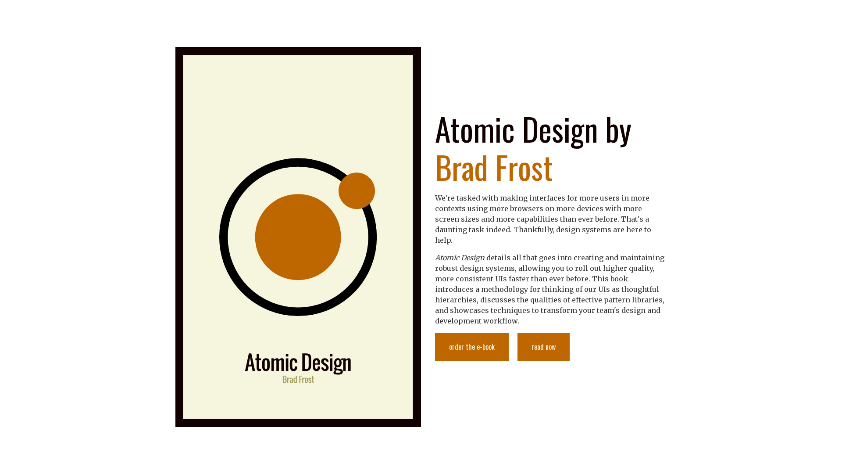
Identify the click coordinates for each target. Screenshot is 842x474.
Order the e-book (472, 346)
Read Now (544, 346)
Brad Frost (494, 166)
